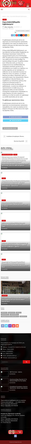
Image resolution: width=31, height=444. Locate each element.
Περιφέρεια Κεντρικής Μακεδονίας (10, 316)
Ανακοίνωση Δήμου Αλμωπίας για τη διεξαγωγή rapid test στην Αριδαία (18, 380)
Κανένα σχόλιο (5, 28)
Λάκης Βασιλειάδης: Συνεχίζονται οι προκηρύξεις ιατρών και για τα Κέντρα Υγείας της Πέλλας (14, 204)
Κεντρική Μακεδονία (7, 154)
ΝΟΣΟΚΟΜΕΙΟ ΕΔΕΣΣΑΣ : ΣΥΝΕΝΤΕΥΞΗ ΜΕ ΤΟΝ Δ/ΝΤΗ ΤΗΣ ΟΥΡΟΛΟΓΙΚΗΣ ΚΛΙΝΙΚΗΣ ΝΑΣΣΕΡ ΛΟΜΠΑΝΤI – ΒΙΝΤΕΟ (15, 245)
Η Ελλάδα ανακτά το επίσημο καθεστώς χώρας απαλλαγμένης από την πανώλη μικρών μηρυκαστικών (15, 299)
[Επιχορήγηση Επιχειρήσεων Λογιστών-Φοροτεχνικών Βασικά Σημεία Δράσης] (4, 389)
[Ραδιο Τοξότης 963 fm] (13, 3)
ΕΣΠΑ (19, 312)
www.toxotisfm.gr (12, 357)
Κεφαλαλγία (5, 314)
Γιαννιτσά (11, 312)
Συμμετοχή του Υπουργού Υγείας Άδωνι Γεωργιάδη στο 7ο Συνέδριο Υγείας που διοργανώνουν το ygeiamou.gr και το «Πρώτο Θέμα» (15, 264)
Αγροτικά (4, 295)
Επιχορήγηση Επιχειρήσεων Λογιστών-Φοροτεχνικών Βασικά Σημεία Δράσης (19, 387)
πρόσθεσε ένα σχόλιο (10, 128)
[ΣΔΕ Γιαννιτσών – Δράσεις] (4, 374)
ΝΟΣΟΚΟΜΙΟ (14, 314)
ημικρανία (23, 316)
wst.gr (20, 442)
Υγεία (4, 19)
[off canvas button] (2, 9)
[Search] (28, 9)
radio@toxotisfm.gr (11, 355)
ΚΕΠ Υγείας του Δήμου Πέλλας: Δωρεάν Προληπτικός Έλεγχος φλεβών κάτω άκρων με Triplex (15, 224)
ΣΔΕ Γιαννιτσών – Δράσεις (16, 372)
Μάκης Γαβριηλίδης (9, 27)
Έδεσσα (4, 312)
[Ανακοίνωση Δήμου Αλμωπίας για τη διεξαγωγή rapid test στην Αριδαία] (4, 381)
